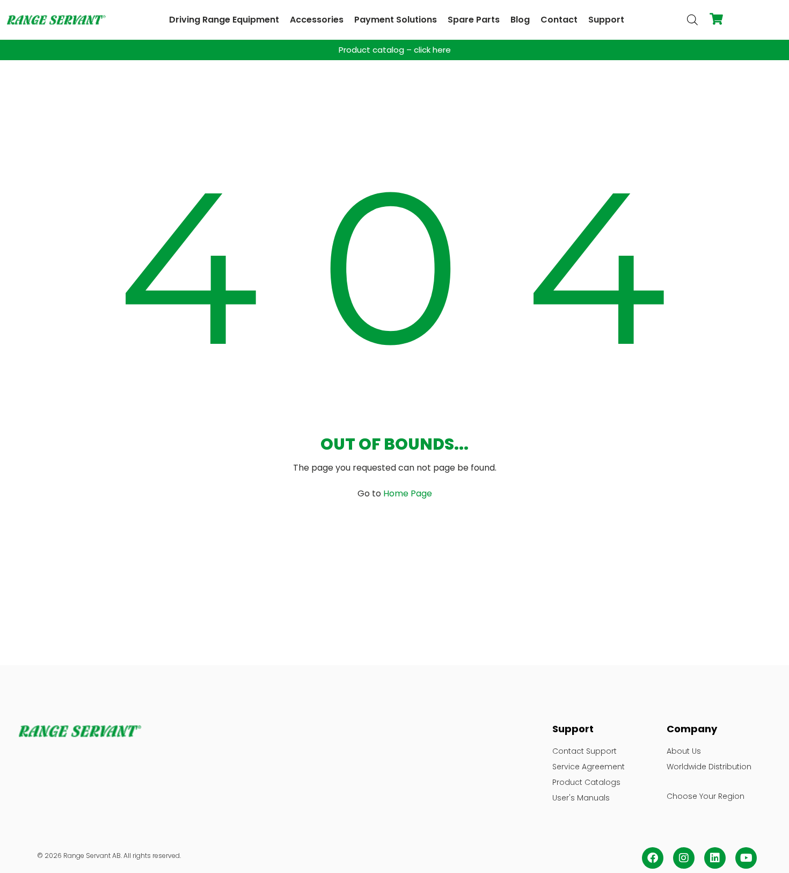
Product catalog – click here (395, 49)
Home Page (407, 493)
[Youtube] (746, 858)
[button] (224, 20)
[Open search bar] (692, 20)
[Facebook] (652, 858)
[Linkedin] (715, 858)
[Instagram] (684, 858)
